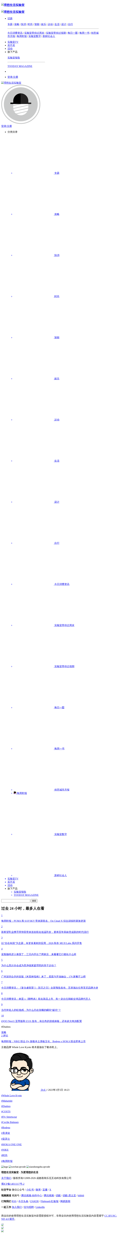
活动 (10, 48)
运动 (50, 24)
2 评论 (4, 1035)
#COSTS (5, 1111)
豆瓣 (45, 1189)
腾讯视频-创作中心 (31, 1195)
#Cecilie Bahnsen (10, 1122)
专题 (10, 24)
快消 (23, 24)
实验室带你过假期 (56, 33)
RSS (14, 1201)
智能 (36, 24)
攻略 (16, 24)
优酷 (58, 1195)
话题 (10, 18)
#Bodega (5, 1127)
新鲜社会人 (49, 36)
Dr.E (43, 1090)
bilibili (81, 1195)
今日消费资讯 (15, 33)
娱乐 (43, 24)
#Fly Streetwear (9, 1117)
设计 (63, 24)
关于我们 (6, 1178)
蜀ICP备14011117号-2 (12, 1184)
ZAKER (34, 1201)
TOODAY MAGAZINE (20, 66)
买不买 (11, 45)
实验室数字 (34, 36)
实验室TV (13, 42)
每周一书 (84, 33)
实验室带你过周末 (34, 33)
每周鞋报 (22, 36)
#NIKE (5, 1149)
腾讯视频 (49, 1195)
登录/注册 (13, 77)
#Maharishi (6, 1101)
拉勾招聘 (29, 1207)
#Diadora (5, 1106)
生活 (57, 24)
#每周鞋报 (6, 1161)
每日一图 (73, 33)
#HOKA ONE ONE (11, 1144)
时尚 (30, 24)
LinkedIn (40, 1207)
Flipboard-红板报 (49, 1201)
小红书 (30, 1189)
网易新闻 (65, 1201)
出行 (70, 24)
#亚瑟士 (5, 1138)
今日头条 (23, 1201)
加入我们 (17, 1207)
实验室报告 (14, 57)
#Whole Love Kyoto (11, 1095)
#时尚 (4, 1155)
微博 (38, 1189)
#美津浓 (5, 1133)
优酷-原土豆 (69, 1195)
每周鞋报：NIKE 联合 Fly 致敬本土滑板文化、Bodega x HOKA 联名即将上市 (43, 1041)
